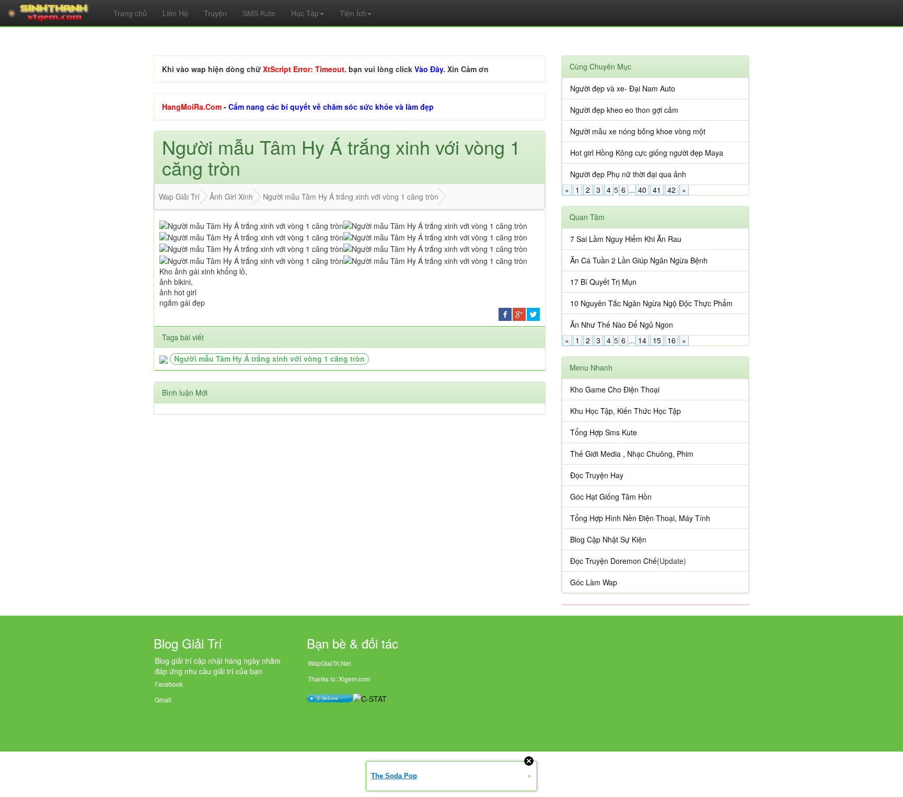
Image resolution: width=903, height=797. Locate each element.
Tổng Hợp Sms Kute (603, 432)
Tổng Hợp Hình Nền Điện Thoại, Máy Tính (640, 518)
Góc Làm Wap (593, 582)
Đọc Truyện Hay (596, 475)
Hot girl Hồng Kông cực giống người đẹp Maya (646, 152)
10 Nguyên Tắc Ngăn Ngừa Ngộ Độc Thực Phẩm (651, 303)
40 (642, 189)
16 (671, 340)
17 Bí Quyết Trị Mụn (603, 281)
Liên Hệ (175, 13)
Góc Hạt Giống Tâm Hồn (611, 496)
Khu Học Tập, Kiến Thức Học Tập (625, 411)
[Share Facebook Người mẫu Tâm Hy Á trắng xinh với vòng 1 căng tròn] (505, 313)
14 (642, 340)
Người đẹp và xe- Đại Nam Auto (622, 88)
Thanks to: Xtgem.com (339, 678)
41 (657, 189)
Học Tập (305, 13)
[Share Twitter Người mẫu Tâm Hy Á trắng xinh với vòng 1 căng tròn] (533, 313)
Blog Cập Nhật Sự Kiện (608, 539)
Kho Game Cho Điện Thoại (614, 389)
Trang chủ (130, 13)
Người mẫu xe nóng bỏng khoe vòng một (637, 131)
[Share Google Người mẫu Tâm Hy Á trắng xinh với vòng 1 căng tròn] (519, 313)
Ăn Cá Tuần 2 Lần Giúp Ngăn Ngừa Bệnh (639, 260)
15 (657, 340)
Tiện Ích (353, 13)
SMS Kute (258, 13)
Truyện (215, 13)
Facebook (169, 683)
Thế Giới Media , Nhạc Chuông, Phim (631, 453)
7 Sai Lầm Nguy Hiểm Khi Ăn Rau (625, 239)
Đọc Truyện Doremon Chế (613, 561)
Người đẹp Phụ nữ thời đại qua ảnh (628, 174)
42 (671, 189)
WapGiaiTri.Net (329, 663)
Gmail (163, 699)
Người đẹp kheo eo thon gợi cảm (624, 110)
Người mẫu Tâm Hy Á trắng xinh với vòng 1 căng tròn (269, 358)
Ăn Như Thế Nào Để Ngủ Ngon (621, 324)
